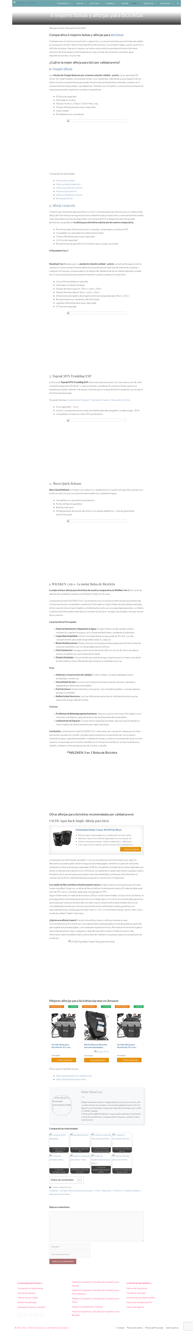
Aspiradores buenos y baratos (31, 1307)
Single (89, 859)
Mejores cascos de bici (66, 191)
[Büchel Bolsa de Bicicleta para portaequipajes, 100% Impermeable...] (96, 1025)
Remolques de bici (64, 198)
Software (165, 3)
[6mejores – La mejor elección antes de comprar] (25, 3)
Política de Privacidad (154, 1327)
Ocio (134, 3)
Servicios (148, 3)
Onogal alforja (62, 69)
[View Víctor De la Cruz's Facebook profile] (76, 1096)
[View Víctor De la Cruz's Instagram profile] (76, 1115)
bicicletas (117, 35)
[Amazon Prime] (101, 1051)
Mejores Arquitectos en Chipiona (87, 1306)
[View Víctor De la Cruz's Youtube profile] (76, 1102)
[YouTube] (30, 1315)
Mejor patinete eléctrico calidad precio (74, 1075)
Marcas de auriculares (27, 1297)
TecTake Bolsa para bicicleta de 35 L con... (61, 1045)
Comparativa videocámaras (30, 1288)
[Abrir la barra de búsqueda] (178, 3)
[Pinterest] (36, 1315)
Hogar (80, 3)
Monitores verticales (136, 1293)
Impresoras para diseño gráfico (140, 1297)
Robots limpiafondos (26, 1302)
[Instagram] (42, 1315)
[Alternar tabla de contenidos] (78, 1180)
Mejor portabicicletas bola (68, 184)
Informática (63, 3)
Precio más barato (131, 849)
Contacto (120, 1327)
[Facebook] (19, 1315)
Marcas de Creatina (100, 400)
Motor (124, 3)
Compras (110, 3)
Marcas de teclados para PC (139, 1302)
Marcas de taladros (135, 1307)
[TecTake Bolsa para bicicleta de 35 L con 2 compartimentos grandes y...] (63, 1025)
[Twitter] (25, 1315)
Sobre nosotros (172, 1327)
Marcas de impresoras (136, 1288)
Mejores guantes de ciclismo (69, 187)
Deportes (63, 1187)
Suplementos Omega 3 (78, 400)
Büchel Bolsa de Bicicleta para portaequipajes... (95, 1045)
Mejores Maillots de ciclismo (69, 194)
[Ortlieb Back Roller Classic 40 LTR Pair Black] (62, 838)
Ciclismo (55, 1187)
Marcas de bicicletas (65, 180)
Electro (94, 3)
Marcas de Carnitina (120, 400)
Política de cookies (134, 1327)
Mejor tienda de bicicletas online (71, 1079)
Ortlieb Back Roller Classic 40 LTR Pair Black (99, 829)
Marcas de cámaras (26, 1293)
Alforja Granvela (63, 205)
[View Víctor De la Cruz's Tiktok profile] (76, 1108)
